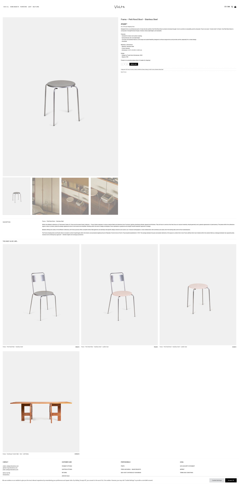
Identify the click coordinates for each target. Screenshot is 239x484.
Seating (146, 69)
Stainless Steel (158, 69)
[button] (232, 7)
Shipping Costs (131, 26)
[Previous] (7, 97)
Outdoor (136, 69)
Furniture (132, 69)
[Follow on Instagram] (225, 6)
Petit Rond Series (141, 69)
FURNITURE (23, 6)
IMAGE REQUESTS (136, 469)
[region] (119, 480)
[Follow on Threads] (227, 6)
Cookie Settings (217, 480)
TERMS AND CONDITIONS (186, 472)
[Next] (113, 97)
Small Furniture (152, 69)
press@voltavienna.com (12, 469)
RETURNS (64, 472)
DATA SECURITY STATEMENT (187, 466)
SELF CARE (36, 6)
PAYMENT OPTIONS (67, 466)
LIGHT (29, 6)
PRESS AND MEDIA (126, 469)
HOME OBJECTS (14, 6)
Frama (128, 69)
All (126, 69)
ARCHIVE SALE (65, 476)
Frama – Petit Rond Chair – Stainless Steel (13, 346)
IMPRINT (182, 469)
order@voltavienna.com (13, 466)
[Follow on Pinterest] (228, 6)
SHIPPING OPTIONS (67, 469)
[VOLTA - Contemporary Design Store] (119, 7)
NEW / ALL (6, 6)
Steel (162, 69)
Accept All (231, 480)
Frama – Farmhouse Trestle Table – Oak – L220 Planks (16, 454)
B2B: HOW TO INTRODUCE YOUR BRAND (131, 472)
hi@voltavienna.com (12, 468)
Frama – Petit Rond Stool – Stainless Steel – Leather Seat (173, 346)
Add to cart (134, 64)
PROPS (122, 466)
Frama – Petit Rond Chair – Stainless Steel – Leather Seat (94, 346)
